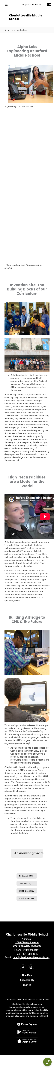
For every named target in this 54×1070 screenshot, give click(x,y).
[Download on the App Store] (27, 1041)
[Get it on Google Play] (27, 1032)
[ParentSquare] (27, 1024)
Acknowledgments (28, 853)
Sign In (27, 985)
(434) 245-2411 (31, 950)
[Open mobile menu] (6, 4)
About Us (8, 30)
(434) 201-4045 (30, 954)
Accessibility (27, 980)
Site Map (27, 975)
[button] (31, 4)
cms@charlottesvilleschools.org (31, 957)
